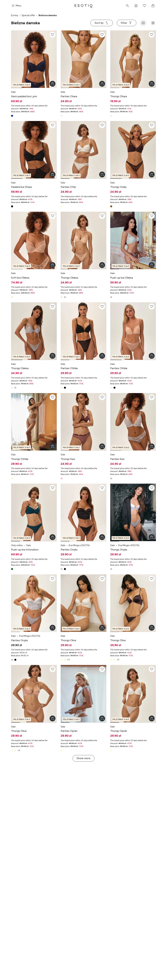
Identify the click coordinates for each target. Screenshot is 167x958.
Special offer (28, 15)
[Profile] (136, 6)
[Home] (83, 5)
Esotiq (14, 15)
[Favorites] (144, 6)
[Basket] (153, 6)
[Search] (127, 6)
